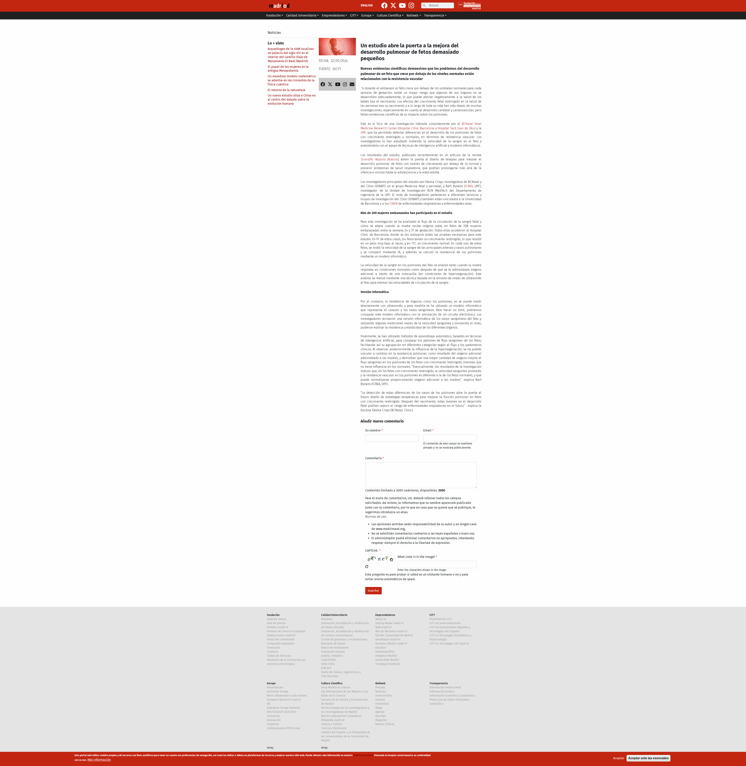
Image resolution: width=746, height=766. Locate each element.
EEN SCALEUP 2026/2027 (281, 712)
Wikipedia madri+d (332, 720)
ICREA (469, 186)
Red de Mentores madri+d (391, 631)
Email (427, 430)
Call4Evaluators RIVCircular (283, 728)
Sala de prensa (276, 623)
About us (380, 619)
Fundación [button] (273, 15)
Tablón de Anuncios (279, 655)
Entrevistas (382, 703)
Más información (99, 760)
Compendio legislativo (281, 643)
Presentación (275, 687)
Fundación (273, 615)
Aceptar (618, 758)
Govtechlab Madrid (387, 660)
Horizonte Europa (277, 691)
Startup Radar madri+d (389, 623)
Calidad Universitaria (334, 615)
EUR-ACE (326, 668)
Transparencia (439, 683)
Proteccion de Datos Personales (449, 699)
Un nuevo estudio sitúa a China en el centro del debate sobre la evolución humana (292, 99)
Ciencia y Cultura (331, 724)
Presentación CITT (441, 619)
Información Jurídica (442, 691)
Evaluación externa (333, 651)
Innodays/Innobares (387, 664)
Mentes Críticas (385, 724)
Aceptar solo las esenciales (648, 758)
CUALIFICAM (328, 660)
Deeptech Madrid (386, 655)
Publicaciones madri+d (281, 635)
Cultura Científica (331, 683)
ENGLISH (367, 5)
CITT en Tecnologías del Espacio (449, 643)
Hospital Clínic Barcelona (416, 128)
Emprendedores (385, 615)
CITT (432, 615)
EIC (269, 703)
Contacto (272, 651)
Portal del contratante (280, 639)
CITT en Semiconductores (445, 623)
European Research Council (284, 699)
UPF (363, 132)
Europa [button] (366, 15)
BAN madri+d (383, 627)
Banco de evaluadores (335, 647)
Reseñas (380, 716)
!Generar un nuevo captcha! (366, 566)
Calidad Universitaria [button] (301, 15)
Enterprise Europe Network (283, 707)
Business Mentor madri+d (391, 643)
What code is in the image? (416, 557)
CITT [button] (353, 15)
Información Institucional (445, 687)
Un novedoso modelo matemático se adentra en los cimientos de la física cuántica (292, 80)
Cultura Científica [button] (389, 15)
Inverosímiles (383, 695)
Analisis (380, 699)
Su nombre (373, 430)
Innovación (274, 720)
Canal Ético (436, 703)
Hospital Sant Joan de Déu (456, 128)
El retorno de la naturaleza (286, 90)
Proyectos (273, 724)
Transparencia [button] (434, 15)
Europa (271, 683)
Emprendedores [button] (333, 15)
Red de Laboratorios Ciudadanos (341, 716)
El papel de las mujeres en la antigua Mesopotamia (288, 69)
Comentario (373, 458)
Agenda (379, 712)
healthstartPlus (384, 651)
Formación (273, 647)
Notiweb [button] (412, 15)
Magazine (381, 720)
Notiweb (380, 683)
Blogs (378, 707)
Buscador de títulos (333, 643)
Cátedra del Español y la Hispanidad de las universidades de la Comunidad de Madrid (345, 736)
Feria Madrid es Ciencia (335, 687)
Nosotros (326, 619)
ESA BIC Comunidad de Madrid (394, 635)
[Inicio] (279, 6)
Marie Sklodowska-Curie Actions (287, 695)
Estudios (380, 647)
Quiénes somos (276, 619)
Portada (380, 687)
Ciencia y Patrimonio (334, 728)
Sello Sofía (328, 664)
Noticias (274, 32)
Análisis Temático (332, 655)
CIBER (393, 203)
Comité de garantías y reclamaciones (344, 639)
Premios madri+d (277, 627)
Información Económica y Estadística (452, 695)
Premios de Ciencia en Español (286, 631)
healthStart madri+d (387, 639)
